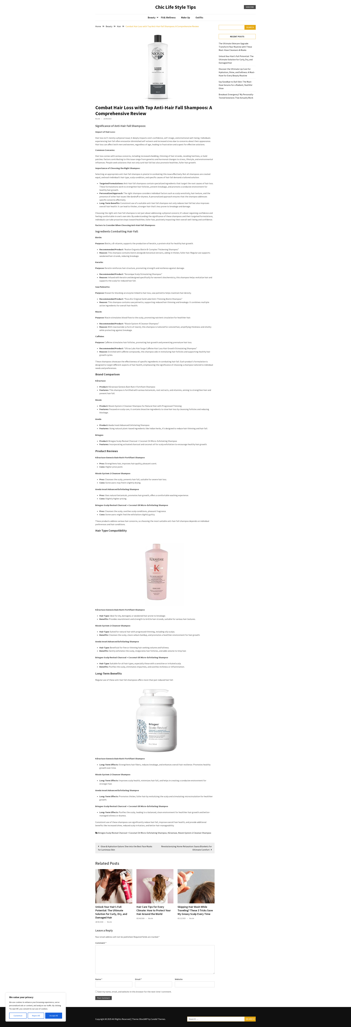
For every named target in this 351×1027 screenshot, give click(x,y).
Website (178, 979)
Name (98, 979)
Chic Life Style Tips (175, 7)
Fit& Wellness (168, 17)
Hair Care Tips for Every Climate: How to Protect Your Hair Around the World (153, 910)
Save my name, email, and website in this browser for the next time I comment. (134, 991)
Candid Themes (158, 1019)
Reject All (36, 1015)
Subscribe (250, 7)
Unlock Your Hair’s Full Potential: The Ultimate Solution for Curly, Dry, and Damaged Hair (111, 912)
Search (250, 27)
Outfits (199, 17)
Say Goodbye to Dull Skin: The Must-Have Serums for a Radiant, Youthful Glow (235, 85)
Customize (18, 1015)
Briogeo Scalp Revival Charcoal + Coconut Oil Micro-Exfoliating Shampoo (132, 832)
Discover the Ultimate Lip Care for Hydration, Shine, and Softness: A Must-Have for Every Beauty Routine (237, 72)
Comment (100, 942)
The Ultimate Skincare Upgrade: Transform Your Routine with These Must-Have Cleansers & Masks (235, 46)
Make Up (185, 17)
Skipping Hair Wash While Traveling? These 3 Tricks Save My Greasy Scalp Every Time (195, 910)
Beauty (151, 17)
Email (138, 979)
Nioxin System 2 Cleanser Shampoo (194, 832)
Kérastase (172, 832)
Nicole (97, 119)
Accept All (53, 1015)
